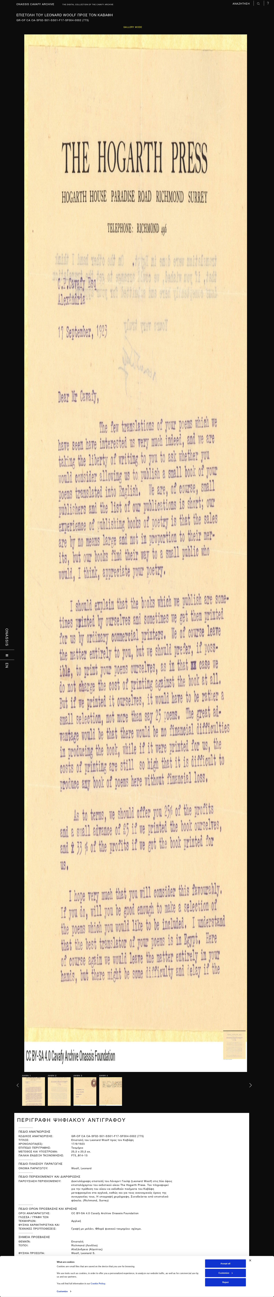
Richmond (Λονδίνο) (84, 1244)
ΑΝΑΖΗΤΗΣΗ (242, 3)
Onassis (7, 637)
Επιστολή (77, 1241)
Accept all (225, 1263)
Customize (62, 1291)
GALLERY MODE (132, 27)
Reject (225, 1282)
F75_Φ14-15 (79, 1154)
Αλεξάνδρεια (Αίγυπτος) (87, 1248)
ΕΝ (7, 665)
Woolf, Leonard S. (83, 1252)
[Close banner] (250, 1260)
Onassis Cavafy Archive (35, 3)
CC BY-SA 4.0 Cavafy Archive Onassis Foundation (105, 1212)
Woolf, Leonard (81, 1167)
